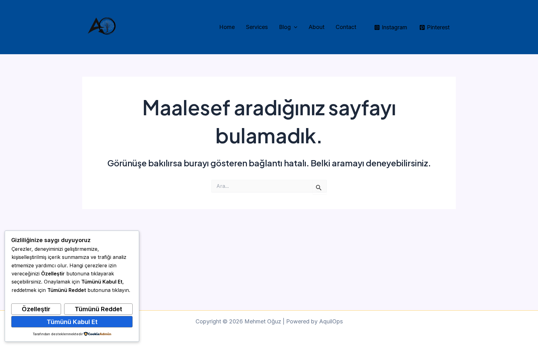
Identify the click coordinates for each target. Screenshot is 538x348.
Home (227, 27)
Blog (285, 27)
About (316, 27)
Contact (346, 27)
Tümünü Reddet (98, 309)
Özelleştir (36, 309)
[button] (294, 27)
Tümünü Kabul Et (72, 322)
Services (257, 27)
